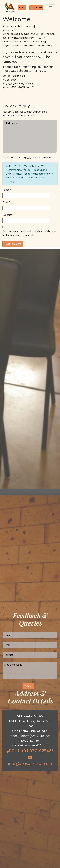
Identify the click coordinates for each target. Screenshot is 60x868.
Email (6, 202)
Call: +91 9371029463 (32, 751)
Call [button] (22, 7)
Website (7, 215)
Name (6, 190)
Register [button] (36, 7)
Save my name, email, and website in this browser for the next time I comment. (30, 233)
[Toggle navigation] (50, 7)
